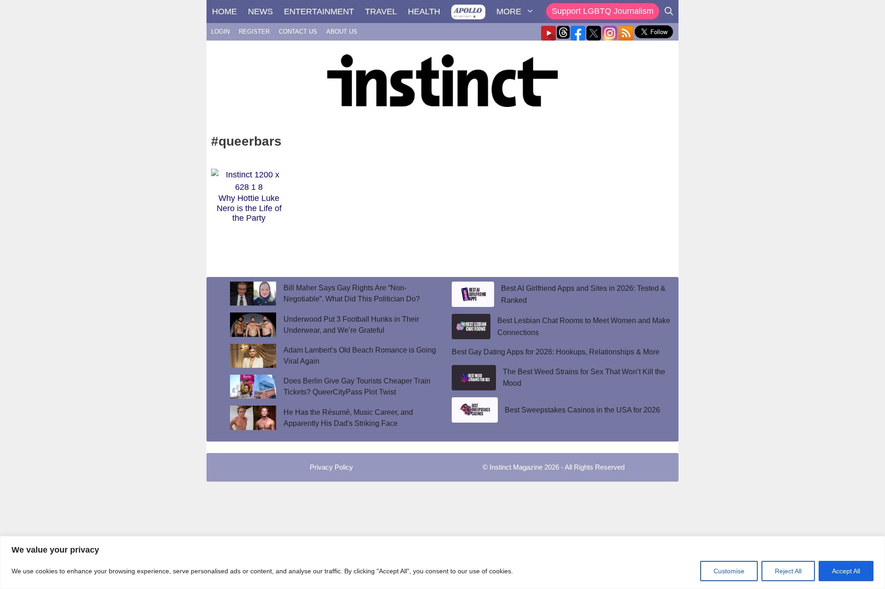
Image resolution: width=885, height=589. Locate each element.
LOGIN (220, 31)
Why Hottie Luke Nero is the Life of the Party (249, 208)
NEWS (260, 11)
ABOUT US (341, 31)
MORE (508, 11)
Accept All (846, 571)
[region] (442, 562)
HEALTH (424, 11)
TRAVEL (381, 11)
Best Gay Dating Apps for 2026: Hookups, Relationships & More (556, 352)
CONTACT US (298, 31)
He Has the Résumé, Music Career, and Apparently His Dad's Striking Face (348, 417)
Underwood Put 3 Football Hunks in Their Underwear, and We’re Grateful (351, 324)
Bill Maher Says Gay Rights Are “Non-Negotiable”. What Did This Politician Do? (351, 293)
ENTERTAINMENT (319, 11)
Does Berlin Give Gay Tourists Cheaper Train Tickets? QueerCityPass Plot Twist (357, 386)
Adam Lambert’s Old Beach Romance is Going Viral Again (359, 355)
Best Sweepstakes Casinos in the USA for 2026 (582, 410)
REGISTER (254, 31)
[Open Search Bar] (668, 11)
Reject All (788, 571)
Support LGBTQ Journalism (603, 11)
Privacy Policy (331, 467)
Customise (729, 571)
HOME (224, 11)
